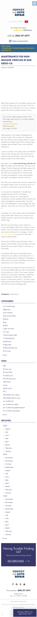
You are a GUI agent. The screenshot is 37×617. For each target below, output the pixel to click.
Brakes (5, 325)
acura (5, 385)
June (7, 435)
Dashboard (7, 341)
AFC (4, 392)
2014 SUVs (7, 382)
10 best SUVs (7, 372)
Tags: (4, 361)
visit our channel (16, 22)
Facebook (13, 585)
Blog (9, 46)
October (8, 464)
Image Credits (13, 601)
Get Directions (16, 561)
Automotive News (9, 316)
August (7, 429)
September (9, 467)
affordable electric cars (11, 398)
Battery (5, 319)
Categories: (7, 301)
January (8, 451)
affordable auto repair (11, 395)
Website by (18, 607)
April (7, 442)
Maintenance (14, 294)
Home (3, 46)
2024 (5, 496)
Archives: (6, 420)
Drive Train (7, 351)
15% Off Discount (9, 379)
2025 (5, 454)
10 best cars (7, 369)
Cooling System (8, 338)
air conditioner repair (10, 404)
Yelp (20, 585)
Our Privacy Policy (22, 601)
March (7, 445)
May (6, 438)
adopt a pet (7, 388)
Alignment (6, 309)
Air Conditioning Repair (11, 411)
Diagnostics (7, 345)
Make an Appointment (20, 41)
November (9, 461)
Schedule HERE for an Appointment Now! (25, 613)
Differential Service (10, 348)
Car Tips (6, 332)
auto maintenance (7, 234)
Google (16, 585)
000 (4, 366)
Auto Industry (8, 313)
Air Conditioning (9, 306)
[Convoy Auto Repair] (18, 12)
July (6, 432)
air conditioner (8, 401)
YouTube (24, 585)
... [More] (4, 355)
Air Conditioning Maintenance (14, 408)
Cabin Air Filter (8, 329)
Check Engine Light (10, 335)
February (8, 448)
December (9, 458)
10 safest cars (8, 376)
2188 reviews (27, 30)
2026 (5, 426)
